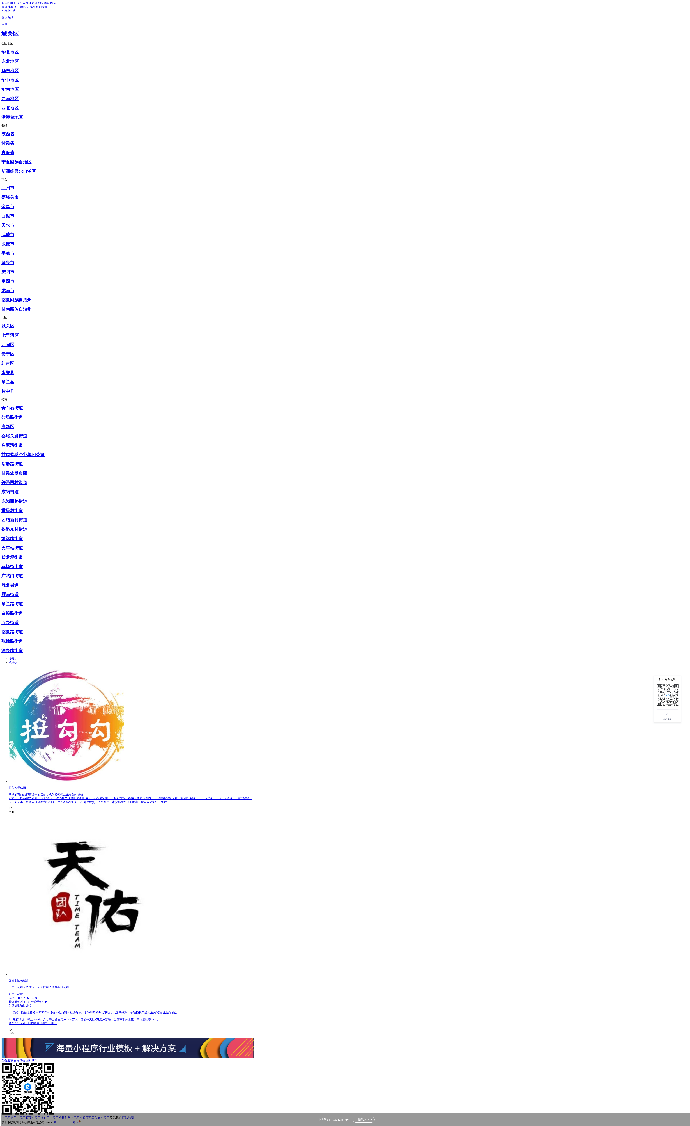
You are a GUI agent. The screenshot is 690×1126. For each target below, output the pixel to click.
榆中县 (7, 391)
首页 (4, 6)
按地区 (21, 6)
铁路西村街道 (14, 482)
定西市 (7, 281)
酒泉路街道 (12, 650)
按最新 (13, 658)
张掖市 (7, 244)
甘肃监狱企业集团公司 (23, 454)
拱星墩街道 (12, 510)
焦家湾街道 (12, 445)
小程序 (12, 6)
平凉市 (7, 253)
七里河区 (10, 335)
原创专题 (41, 6)
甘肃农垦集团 (14, 473)
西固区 (7, 344)
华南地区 (10, 89)
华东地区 (10, 70)
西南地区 (10, 98)
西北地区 (10, 108)
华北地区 (10, 52)
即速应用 (7, 3)
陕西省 (7, 134)
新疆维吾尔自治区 (18, 171)
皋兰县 (7, 381)
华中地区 (10, 80)
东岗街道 (10, 491)
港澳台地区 (12, 117)
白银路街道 (12, 613)
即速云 (54, 3)
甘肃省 (7, 143)
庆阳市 (7, 272)
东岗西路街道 (14, 501)
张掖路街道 (12, 641)
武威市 (7, 234)
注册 (11, 17)
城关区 (10, 33)
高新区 (7, 426)
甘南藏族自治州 (16, 309)
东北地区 (10, 61)
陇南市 (7, 290)
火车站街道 (12, 548)
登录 (4, 17)
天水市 (7, 225)
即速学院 (44, 3)
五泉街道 (10, 622)
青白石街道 (12, 408)
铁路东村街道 (14, 529)
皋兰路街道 (12, 603)
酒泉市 (7, 262)
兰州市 (7, 188)
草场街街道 (12, 566)
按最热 (13, 662)
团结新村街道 (14, 520)
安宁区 (7, 354)
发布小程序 (8, 10)
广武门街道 (12, 575)
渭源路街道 (12, 464)
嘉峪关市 (10, 197)
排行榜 (31, 6)
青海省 (7, 152)
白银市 (7, 216)
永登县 (7, 372)
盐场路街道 (12, 417)
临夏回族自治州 (16, 299)
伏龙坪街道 (12, 557)
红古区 (7, 363)
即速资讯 (31, 3)
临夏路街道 (12, 632)
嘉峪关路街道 (14, 436)
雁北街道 (10, 585)
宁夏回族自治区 (16, 162)
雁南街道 (10, 594)
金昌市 (7, 206)
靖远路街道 (12, 538)
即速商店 (19, 3)
